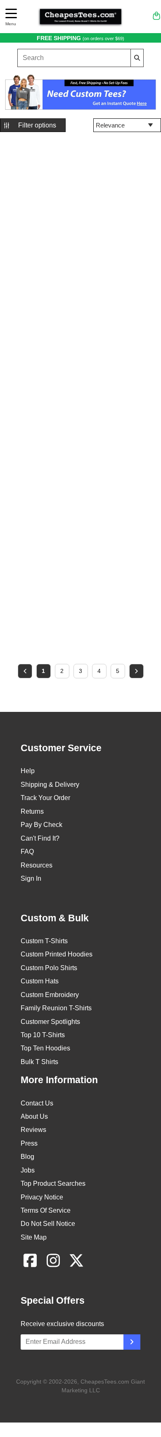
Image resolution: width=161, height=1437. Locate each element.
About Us (34, 1116)
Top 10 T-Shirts (43, 1034)
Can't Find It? (40, 838)
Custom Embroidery (50, 994)
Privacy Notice (42, 1197)
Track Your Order (45, 797)
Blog (27, 1156)
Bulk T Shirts (39, 1061)
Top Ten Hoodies (45, 1048)
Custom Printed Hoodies (56, 954)
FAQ (27, 851)
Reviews (33, 1129)
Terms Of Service (46, 1210)
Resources (36, 865)
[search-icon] (137, 58)
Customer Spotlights (50, 1021)
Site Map (34, 1237)
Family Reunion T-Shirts (56, 1008)
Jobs (28, 1170)
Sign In (31, 878)
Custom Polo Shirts (49, 967)
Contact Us (37, 1103)
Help (28, 770)
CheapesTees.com (104, 1381)
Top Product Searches (53, 1183)
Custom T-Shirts (44, 940)
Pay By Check (41, 824)
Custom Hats (40, 981)
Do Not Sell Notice (48, 1223)
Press (29, 1143)
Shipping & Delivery (50, 784)
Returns (32, 811)
